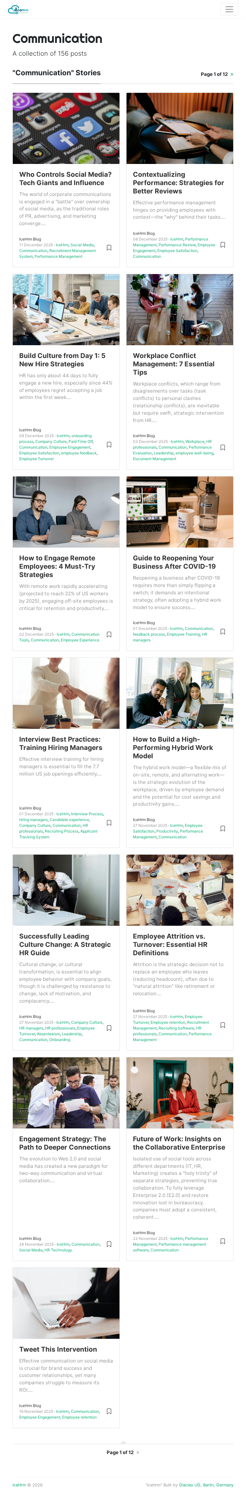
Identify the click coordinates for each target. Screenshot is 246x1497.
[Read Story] (109, 247)
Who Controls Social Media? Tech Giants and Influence (65, 178)
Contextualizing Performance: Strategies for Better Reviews (178, 182)
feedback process (149, 634)
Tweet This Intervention (58, 1349)
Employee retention (168, 1022)
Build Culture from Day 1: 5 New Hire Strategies (62, 360)
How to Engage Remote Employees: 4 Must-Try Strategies (57, 566)
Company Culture (51, 441)
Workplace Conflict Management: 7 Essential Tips (174, 364)
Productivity (167, 831)
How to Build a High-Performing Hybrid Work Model (173, 747)
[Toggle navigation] (229, 9)
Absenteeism (48, 1033)
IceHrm (62, 244)
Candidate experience (69, 819)
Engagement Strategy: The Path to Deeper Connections (65, 1143)
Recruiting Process (61, 831)
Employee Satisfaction (177, 250)
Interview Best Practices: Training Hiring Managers (60, 743)
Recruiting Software (176, 1028)
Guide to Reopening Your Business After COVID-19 (174, 562)
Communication (33, 250)
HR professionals (60, 1028)
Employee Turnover (36, 458)
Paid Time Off (81, 441)
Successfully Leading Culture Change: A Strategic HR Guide (65, 944)
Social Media (82, 244)
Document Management (154, 458)
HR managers (31, 1028)
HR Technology (58, 1250)
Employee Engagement (69, 447)
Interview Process (87, 813)
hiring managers (33, 819)
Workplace (194, 441)
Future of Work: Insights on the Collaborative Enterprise (179, 1143)
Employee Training (183, 634)
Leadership (164, 453)
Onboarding (59, 1039)
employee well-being (194, 453)
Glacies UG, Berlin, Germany (206, 1485)
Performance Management (58, 256)
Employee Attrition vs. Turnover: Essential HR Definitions (170, 944)
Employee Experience (80, 640)
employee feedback (79, 453)
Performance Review (177, 244)
